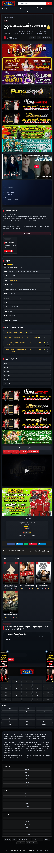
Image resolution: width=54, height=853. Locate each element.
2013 (37, 688)
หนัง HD (6, 367)
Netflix (16, 8)
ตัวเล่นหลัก (7, 197)
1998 (37, 699)
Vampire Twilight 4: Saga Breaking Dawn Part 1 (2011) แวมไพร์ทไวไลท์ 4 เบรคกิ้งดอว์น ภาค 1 (40, 550)
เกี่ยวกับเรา (7, 839)
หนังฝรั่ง (6, 379)
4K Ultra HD (27, 834)
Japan (10, 711)
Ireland (27, 724)
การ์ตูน (31, 8)
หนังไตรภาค (12, 11)
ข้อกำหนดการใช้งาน (37, 839)
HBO (27, 831)
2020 (17, 685)
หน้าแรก (5, 8)
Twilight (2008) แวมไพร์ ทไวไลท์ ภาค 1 (14, 332)
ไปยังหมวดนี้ (9, 251)
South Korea (27, 715)
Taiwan (27, 727)
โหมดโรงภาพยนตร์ (33, 451)
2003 (37, 695)
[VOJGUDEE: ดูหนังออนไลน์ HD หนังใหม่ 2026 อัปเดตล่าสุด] (8, 3)
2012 (48, 688)
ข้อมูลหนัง (7, 190)
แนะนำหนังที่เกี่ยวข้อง (10, 202)
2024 (27, 681)
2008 (37, 692)
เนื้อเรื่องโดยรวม (8, 185)
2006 (6, 695)
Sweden (44, 727)
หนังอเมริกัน (7, 384)
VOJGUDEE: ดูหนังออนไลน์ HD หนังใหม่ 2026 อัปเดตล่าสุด (21, 850)
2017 (48, 685)
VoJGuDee (29, 23)
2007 (48, 692)
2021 (6, 685)
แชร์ (39, 37)
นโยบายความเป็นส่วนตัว (24, 839)
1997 (48, 699)
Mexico (9, 724)
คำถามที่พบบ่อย (20, 842)
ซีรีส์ (27, 800)
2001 (6, 699)
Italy (27, 721)
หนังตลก (46, 8)
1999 (27, 699)
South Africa (9, 727)
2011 (6, 692)
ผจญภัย (13, 17)
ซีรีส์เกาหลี (27, 779)
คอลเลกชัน (27, 806)
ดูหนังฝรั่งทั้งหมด (9, 187)
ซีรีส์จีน (27, 782)
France (9, 715)
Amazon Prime (27, 824)
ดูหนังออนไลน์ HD (8, 734)
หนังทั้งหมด (19, 11)
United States (13, 280)
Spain (10, 721)
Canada (44, 708)
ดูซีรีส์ (21, 8)
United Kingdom (27, 708)
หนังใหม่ (11, 8)
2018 (37, 685)
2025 (17, 681)
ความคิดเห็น (23, 452)
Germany (44, 715)
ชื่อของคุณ (7, 652)
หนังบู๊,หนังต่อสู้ (38, 8)
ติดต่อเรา (14, 839)
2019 (27, 685)
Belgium (44, 721)
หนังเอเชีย (27, 775)
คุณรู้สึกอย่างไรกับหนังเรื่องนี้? (12, 199)
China (27, 711)
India (44, 718)
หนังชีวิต (6, 371)
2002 (48, 695)
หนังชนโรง (27, 796)
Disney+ (27, 827)
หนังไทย (26, 8)
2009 (27, 692)
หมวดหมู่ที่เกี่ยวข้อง (9, 194)
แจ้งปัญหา (15, 452)
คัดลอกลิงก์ (33, 37)
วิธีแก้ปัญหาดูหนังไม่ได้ (28, 11)
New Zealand (44, 724)
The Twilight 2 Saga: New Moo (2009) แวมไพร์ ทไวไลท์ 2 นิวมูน (21, 337)
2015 (17, 688)
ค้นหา (49, 3)
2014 (27, 688)
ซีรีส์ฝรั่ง (27, 785)
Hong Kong (9, 718)
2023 (37, 681)
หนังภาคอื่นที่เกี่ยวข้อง (9, 192)
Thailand (44, 711)
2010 (17, 692)
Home (5, 17)
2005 (17, 695)
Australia (27, 718)
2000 (17, 699)
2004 (27, 695)
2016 (6, 688)
